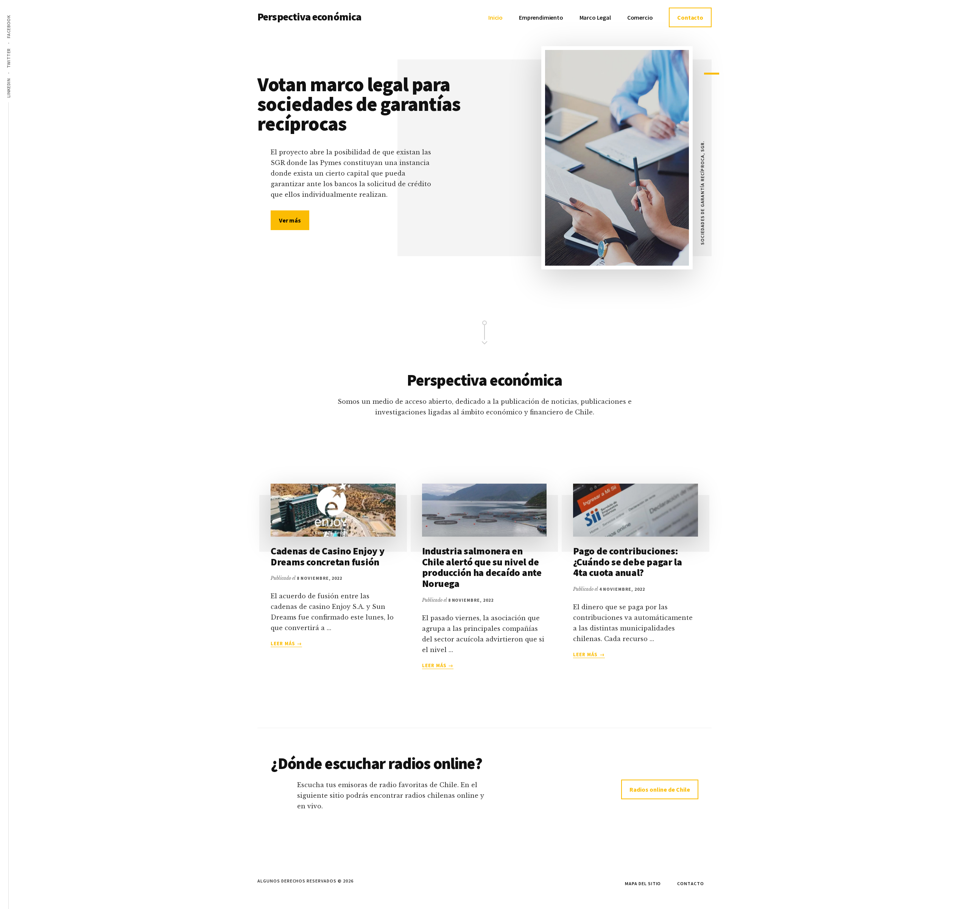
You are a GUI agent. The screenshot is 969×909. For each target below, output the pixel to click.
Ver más (294, 220)
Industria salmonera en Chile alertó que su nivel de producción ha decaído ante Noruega (482, 567)
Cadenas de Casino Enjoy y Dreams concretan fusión (328, 556)
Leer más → (286, 643)
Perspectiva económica (309, 16)
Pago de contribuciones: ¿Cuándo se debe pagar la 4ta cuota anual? (627, 562)
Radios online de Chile (659, 789)
